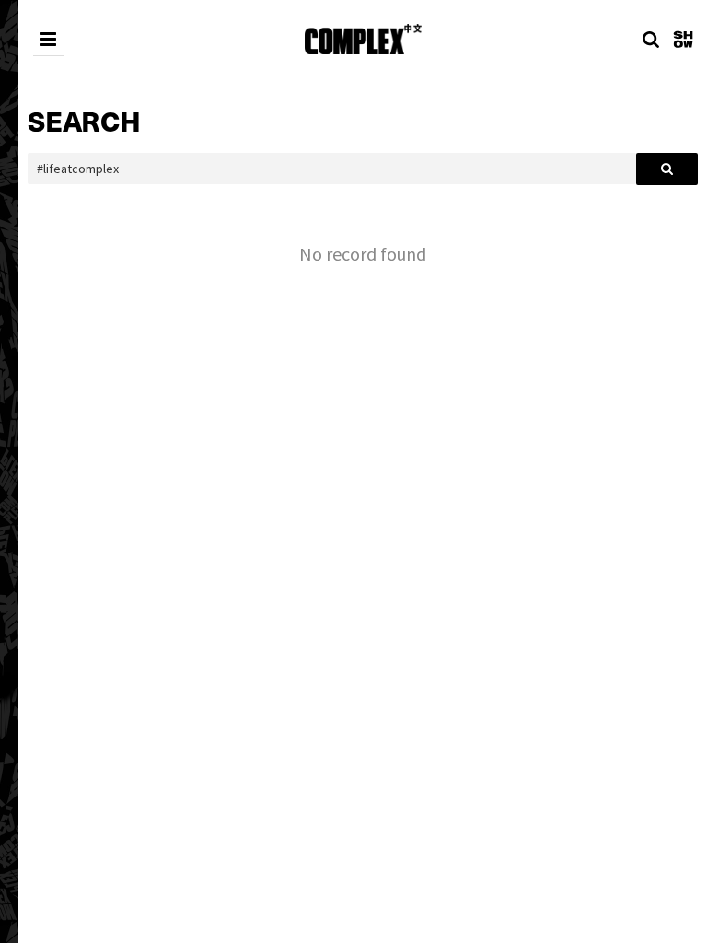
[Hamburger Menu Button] (48, 39)
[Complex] (363, 39)
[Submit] (667, 169)
